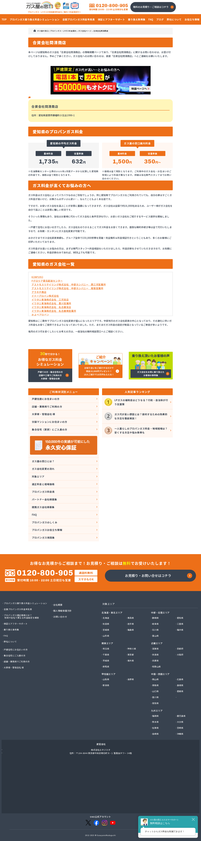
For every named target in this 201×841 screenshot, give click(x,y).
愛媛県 (180, 691)
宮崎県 (180, 728)
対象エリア (38, 476)
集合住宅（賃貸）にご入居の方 (49, 429)
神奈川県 (132, 648)
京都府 (180, 648)
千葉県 (106, 654)
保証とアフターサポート (15, 623)
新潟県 (106, 685)
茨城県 (106, 660)
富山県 (155, 636)
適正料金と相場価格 (43, 484)
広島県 (180, 679)
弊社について (10, 641)
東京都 (131, 654)
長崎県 (155, 734)
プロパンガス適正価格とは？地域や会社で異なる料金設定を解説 (21, 616)
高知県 (155, 703)
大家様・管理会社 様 (43, 414)
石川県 (155, 630)
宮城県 (106, 630)
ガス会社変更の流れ (43, 468)
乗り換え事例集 (11, 629)
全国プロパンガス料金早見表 (18, 609)
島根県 (180, 685)
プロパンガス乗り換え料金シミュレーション (25, 603)
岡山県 (155, 679)
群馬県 (106, 666)
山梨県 (106, 679)
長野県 (131, 679)
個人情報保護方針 (63, 610)
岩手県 (131, 624)
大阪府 (180, 654)
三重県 (180, 624)
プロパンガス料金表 (43, 491)
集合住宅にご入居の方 (14, 655)
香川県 (155, 697)
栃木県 (131, 660)
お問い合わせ (60, 616)
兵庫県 (155, 660)
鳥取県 (155, 685)
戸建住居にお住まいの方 (46, 398)
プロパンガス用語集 (43, 537)
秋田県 (106, 624)
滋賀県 (155, 648)
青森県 (131, 618)
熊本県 (155, 722)
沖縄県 (180, 734)
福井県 (180, 630)
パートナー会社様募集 (44, 499)
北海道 (106, 618)
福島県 (131, 630)
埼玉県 (106, 648)
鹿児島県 (181, 716)
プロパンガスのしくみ (44, 522)
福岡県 (155, 716)
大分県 (180, 722)
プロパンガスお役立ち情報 (47, 529)
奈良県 (155, 654)
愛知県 (180, 618)
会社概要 (58, 604)
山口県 (155, 691)
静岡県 (155, 618)
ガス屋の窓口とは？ (43, 461)
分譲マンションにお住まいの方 (49, 421)
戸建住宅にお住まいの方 (15, 649)
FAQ (34, 514)
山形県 (106, 636)
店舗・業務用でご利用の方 (47, 406)
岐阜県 (155, 624)
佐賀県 (155, 728)
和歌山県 (156, 666)
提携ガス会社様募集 (43, 507)
